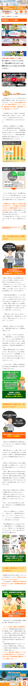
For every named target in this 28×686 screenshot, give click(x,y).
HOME (3, 16)
